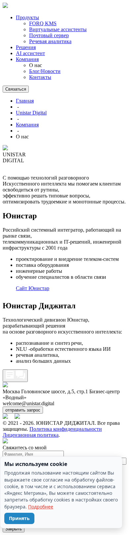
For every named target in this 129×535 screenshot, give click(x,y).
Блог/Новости (45, 71)
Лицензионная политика (31, 435)
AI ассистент (30, 53)
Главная (25, 101)
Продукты (27, 17)
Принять (19, 518)
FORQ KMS (43, 23)
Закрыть (13, 528)
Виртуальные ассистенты (58, 29)
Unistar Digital (31, 112)
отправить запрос (22, 410)
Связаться (15, 89)
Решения (26, 47)
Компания (27, 59)
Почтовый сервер (49, 35)
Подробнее (40, 506)
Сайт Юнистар (32, 288)
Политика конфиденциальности (65, 429)
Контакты (40, 77)
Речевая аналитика (50, 41)
